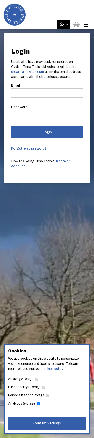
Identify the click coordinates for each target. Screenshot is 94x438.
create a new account (27, 71)
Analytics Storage (21, 403)
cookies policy (52, 368)
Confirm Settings (47, 423)
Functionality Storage (24, 387)
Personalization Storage (26, 395)
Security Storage (21, 379)
